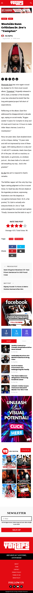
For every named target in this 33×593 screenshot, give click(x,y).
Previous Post (12, 266)
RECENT (9, 341)
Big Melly (15, 362)
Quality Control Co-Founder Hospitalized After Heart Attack (21, 347)
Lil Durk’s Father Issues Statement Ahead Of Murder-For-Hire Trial (20, 388)
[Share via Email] (13, 79)
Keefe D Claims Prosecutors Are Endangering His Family (20, 367)
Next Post (7, 283)
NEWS (10, 18)
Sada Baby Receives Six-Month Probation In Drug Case (20, 357)
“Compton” (11, 91)
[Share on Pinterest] (9, 79)
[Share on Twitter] (6, 79)
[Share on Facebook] (2, 79)
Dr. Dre (3, 173)
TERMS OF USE (16, 575)
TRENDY (24, 341)
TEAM (16, 566)
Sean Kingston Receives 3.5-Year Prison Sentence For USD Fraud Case (16, 272)
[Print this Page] (16, 79)
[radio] (8, 226)
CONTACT (16, 569)
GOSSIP (4, 18)
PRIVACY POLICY (16, 572)
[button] (9, 462)
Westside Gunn (6, 85)
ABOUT (17, 564)
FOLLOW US (25, 450)
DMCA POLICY (16, 578)
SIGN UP (16, 530)
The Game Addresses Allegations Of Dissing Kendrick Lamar (19, 378)
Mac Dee (15, 352)
